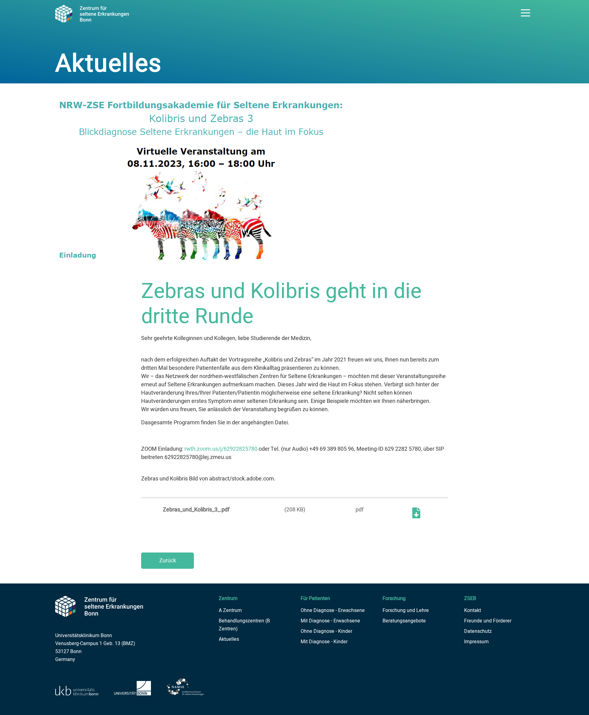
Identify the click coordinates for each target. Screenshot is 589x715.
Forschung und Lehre (406, 610)
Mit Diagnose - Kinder (324, 641)
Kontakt (472, 610)
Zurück (167, 560)
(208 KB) (294, 510)
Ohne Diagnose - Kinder (326, 631)
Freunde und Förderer (487, 621)
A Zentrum (230, 610)
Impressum (476, 641)
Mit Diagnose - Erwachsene (330, 621)
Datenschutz (478, 631)
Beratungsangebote (404, 621)
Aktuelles (229, 639)
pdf (360, 510)
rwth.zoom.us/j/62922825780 (220, 449)
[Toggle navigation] (525, 13)
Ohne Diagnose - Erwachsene (333, 610)
